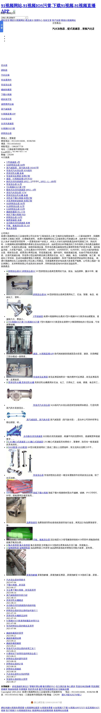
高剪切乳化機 (28, 382)
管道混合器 (6, 85)
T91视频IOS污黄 (31, 322)
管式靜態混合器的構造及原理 (20, 626)
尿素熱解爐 (32, 575)
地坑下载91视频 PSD (16, 215)
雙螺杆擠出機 (35, 686)
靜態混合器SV (29, 271)
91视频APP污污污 (76, 708)
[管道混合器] (19, 475)
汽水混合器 (6, 119)
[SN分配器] (12, 447)
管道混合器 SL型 (14, 184)
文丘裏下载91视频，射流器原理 (21, 590)
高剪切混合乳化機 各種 (17, 195)
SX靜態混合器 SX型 (15, 209)
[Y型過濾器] (19, 316)
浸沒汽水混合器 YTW (16, 192)
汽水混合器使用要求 (15, 580)
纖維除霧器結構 (13, 638)
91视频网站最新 (32, 708)
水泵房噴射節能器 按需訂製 (19, 201)
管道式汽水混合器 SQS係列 (19, 170)
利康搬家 (23, 689)
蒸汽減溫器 (6, 109)
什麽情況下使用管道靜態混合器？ (22, 653)
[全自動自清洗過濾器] (15, 436)
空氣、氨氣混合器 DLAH (18, 226)
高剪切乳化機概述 (14, 600)
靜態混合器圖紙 (13, 669)
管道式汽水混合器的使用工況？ (21, 648)
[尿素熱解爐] (16, 575)
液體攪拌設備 (7, 104)
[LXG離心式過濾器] (16, 442)
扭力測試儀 (61, 686)
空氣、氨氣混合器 (41, 539)
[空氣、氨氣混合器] (19, 539)
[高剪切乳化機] (14, 382)
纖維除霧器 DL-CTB (15, 212)
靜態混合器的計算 (14, 664)
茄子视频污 (11, 710)
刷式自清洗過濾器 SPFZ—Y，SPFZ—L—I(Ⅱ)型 (31, 181)
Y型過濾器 (38, 316)
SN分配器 (22, 447)
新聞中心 (38, 20)
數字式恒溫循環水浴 (48, 689)
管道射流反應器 (40, 377)
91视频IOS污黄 (8, 128)
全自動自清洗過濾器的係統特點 (21, 605)
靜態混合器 (6, 133)
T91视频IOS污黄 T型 (16, 187)
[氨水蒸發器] (12, 545)
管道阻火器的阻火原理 (16, 679)
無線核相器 (13, 689)
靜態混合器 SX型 (14, 217)
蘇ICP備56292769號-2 (71, 695)
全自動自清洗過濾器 (33, 436)
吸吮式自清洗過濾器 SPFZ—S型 (21, 190)
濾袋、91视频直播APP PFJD (19, 179)
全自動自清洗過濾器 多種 (18, 223)
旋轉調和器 (24, 548)
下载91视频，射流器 (15, 585)
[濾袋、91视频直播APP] (19, 354)
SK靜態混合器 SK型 (15, 203)
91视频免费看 (46, 708)
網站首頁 (5, 20)
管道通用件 (6, 80)
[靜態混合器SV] (14, 271)
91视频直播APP (8, 114)
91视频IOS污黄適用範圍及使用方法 (22, 621)
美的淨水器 (33, 689)
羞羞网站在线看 (61, 710)
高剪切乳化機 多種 (15, 173)
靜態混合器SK (39, 294)
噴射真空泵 (6, 99)
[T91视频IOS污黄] (15, 322)
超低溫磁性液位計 (20, 686)
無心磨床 (71, 686)
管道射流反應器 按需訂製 (18, 176)
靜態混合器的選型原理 (16, 659)
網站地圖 (5, 708)
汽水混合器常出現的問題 (17, 674)
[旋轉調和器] (12, 548)
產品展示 (29, 20)
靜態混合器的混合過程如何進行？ (22, 610)
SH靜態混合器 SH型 (15, 165)
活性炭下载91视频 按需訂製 (19, 198)
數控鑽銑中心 (49, 686)
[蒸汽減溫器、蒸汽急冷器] (16, 419)
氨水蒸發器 (11, 228)
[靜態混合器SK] (19, 294)
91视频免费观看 (16, 708)
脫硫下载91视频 (40, 493)
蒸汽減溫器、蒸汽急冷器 (38, 419)
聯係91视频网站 (68, 20)
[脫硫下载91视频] (19, 493)
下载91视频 (6, 94)
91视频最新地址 (24, 710)
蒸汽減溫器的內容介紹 (16, 595)
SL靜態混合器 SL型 (15, 206)
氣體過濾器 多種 (14, 220)
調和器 (4, 70)
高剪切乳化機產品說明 (16, 616)
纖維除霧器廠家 (13, 643)
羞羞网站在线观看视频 (42, 710)
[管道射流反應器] (19, 377)
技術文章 (47, 20)
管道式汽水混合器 (41, 405)
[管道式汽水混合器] (19, 405)
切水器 (4, 65)
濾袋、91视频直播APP (43, 354)
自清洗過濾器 (7, 124)
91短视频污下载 (60, 708)
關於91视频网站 (17, 20)
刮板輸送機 (63, 689)
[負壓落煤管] (16, 522)
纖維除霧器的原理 (14, 633)
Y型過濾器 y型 (13, 162)
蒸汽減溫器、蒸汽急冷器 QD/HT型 (22, 168)
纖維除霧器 (6, 90)
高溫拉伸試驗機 (83, 686)
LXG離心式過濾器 (34, 442)
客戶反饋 (56, 20)
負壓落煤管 (32, 522)
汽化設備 (5, 75)
